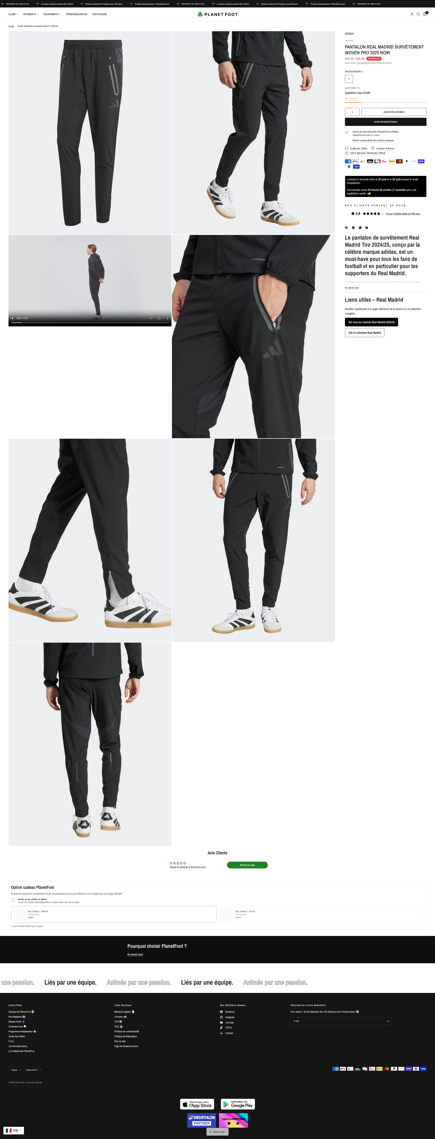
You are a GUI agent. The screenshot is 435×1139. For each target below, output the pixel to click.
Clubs (11, 14)
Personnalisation (76, 14)
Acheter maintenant (385, 121)
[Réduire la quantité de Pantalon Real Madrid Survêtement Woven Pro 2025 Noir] (347, 112)
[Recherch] (418, 14)
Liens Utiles (15, 1005)
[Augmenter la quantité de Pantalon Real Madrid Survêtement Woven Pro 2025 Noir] (357, 112)
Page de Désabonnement (126, 1046)
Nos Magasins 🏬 (16, 1016)
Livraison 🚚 (120, 1016)
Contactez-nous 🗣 (17, 1026)
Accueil (11, 26)
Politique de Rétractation (125, 1036)
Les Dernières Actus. (18, 1046)
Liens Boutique (123, 1005)
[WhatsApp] (361, 228)
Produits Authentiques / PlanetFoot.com (122, 4)
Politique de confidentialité (126, 1031)
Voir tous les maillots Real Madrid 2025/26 (371, 322)
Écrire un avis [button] (247, 865)
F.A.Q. (11, 1041)
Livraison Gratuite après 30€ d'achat (27, 4)
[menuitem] (14, 14)
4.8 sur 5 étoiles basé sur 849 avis (403, 213)
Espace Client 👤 (16, 1021)
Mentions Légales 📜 (124, 1011)
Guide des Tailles (16, 1036)
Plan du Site (120, 1041)
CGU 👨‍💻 (118, 1026)
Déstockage (99, 14)
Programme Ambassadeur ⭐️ (22, 1031)
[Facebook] (347, 228)
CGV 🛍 (118, 1021)
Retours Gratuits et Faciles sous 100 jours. (74, 4)
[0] (424, 14)
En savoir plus (135, 954)
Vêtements (29, 14)
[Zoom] (164, 38)
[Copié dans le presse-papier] (367, 228)
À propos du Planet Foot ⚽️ (21, 1011)
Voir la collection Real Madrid (365, 333)
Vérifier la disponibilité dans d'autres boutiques (373, 140)
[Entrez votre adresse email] (388, 1021)
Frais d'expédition (363, 63)
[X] (354, 228)
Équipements (51, 14)
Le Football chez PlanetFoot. (21, 1051)
